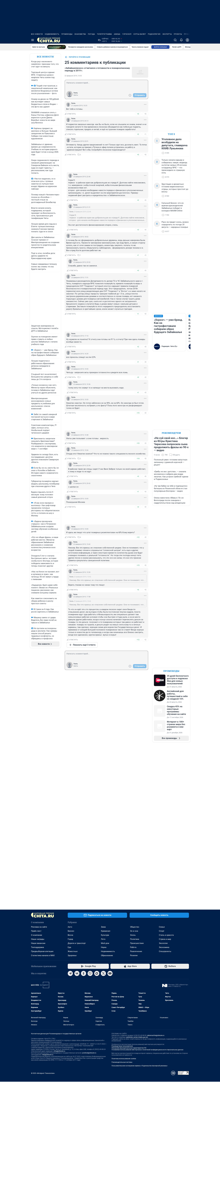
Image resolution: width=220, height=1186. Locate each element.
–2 (145, 640)
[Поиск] (175, 40)
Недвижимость (52, 34)
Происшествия (137, 943)
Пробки (187, 34)
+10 (138, 443)
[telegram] (70, 973)
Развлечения (136, 951)
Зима (103, 927)
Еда (69, 947)
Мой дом (105, 943)
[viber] (90, 973)
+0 (138, 114)
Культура (105, 935)
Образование (107, 955)
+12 (138, 537)
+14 (138, 458)
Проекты (178, 34)
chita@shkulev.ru (59, 1051)
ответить (71, 114)
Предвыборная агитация (42, 951)
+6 (138, 590)
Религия (134, 955)
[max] (96, 973)
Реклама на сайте (39, 927)
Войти (76, 95)
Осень (133, 935)
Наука (103, 947)
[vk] (76, 973)
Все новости (37, 34)
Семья (162, 927)
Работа (133, 947)
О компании (36, 935)
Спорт (161, 931)
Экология (163, 943)
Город (70, 939)
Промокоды (66, 34)
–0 (145, 114)
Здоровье (72, 955)
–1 (145, 134)
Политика (134, 939)
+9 (138, 377)
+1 (138, 255)
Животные (73, 951)
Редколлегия (154, 34)
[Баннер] (56, 47)
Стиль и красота (166, 935)
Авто (70, 927)
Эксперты (167, 34)
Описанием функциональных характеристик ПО (129, 1048)
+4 (138, 507)
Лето (103, 939)
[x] (103, 973)
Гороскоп (127, 34)
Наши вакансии (38, 943)
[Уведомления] (181, 40)
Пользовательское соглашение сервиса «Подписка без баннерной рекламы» (140, 1066)
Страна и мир (165, 939)
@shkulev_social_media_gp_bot (137, 1037)
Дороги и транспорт (77, 943)
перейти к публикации (79, 57)
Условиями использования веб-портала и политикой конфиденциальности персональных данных (147, 1050)
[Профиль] (187, 40)
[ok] (83, 973)
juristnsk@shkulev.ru (89, 1053)
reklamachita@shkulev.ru (155, 1035)
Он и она (134, 931)
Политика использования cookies (124, 1059)
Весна (70, 935)
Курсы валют (140, 34)
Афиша (117, 34)
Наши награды (37, 939)
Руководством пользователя (122, 1046)
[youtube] (110, 973)
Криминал (105, 931)
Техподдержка (37, 947)
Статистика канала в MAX (42, 955)
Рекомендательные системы (122, 1062)
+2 (138, 134)
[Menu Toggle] (33, 40)
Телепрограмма (104, 34)
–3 (145, 443)
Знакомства (80, 34)
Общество (134, 927)
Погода (91, 34)
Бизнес (71, 931)
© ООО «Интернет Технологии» (43, 1073)
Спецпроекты (165, 951)
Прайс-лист (36, 931)
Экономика (164, 947)
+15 (138, 413)
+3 (138, 476)
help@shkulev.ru (47, 1055)
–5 (145, 255)
